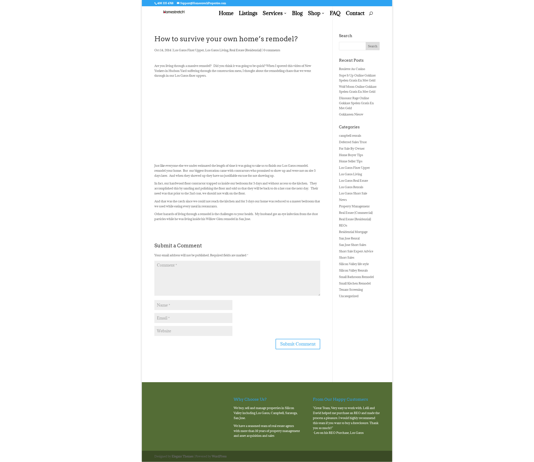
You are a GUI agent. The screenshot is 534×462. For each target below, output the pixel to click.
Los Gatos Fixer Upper (188, 50)
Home (226, 14)
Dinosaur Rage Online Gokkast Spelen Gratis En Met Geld (356, 103)
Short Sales (346, 257)
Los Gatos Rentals (351, 187)
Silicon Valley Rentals (353, 270)
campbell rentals (350, 136)
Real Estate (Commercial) (356, 213)
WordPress (219, 456)
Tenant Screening (351, 290)
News (343, 200)
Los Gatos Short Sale (353, 193)
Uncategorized (349, 296)
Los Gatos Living (216, 50)
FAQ (335, 14)
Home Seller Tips (350, 161)
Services (273, 14)
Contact (355, 14)
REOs (343, 225)
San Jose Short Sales (352, 245)
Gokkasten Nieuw (351, 114)
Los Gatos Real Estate (353, 181)
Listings (248, 14)
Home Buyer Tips (351, 155)
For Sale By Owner (352, 148)
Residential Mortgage (353, 232)
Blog (297, 14)
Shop (314, 14)
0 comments (271, 50)
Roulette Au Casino (352, 69)
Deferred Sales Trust (353, 142)
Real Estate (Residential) (245, 50)
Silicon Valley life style (354, 264)
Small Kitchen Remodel (355, 283)
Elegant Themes (182, 456)
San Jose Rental (349, 238)
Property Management (354, 206)
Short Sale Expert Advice (356, 251)
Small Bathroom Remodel (356, 277)
